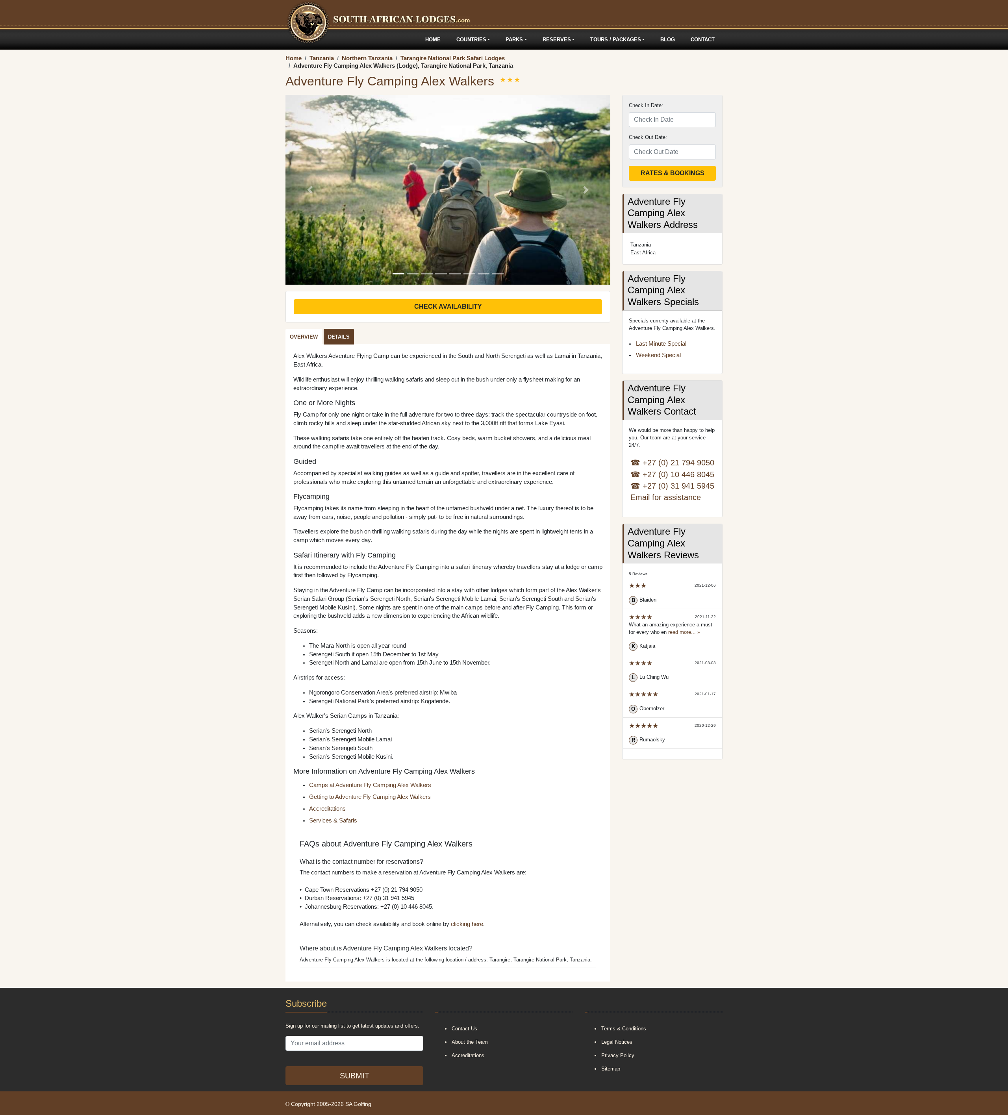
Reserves (557, 40)
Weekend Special (658, 355)
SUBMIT (354, 1075)
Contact (703, 40)
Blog (667, 40)
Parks (514, 40)
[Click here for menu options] (286, 39)
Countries (471, 40)
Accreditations (327, 809)
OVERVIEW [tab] (304, 337)
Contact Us (464, 1029)
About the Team (470, 1042)
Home (433, 40)
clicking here (467, 924)
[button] (309, 190)
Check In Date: (646, 105)
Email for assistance (665, 497)
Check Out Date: (648, 137)
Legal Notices (616, 1042)
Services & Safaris (333, 820)
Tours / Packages (615, 40)
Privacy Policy (617, 1055)
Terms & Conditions (623, 1029)
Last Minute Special (661, 344)
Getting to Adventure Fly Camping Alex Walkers (370, 797)
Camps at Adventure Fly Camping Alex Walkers (370, 785)
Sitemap (610, 1069)
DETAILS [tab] (339, 337)
